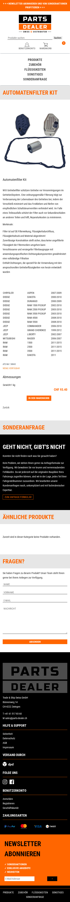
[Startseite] (35, 25)
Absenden (35, 641)
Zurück (6, 407)
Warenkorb (45, 48)
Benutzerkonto (27, 48)
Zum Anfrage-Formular (18, 497)
